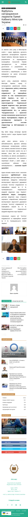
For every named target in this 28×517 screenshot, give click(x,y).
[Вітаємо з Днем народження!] (5, 307)
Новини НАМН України (10, 8)
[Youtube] (20, 505)
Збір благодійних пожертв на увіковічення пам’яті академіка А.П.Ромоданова (21, 271)
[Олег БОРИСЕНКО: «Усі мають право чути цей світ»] (5, 362)
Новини (9, 5)
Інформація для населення (9, 426)
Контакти (18, 510)
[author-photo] (14, 291)
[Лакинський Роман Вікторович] (5, 368)
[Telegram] (16, 505)
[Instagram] (11, 505)
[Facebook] (8, 28)
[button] (2, 2)
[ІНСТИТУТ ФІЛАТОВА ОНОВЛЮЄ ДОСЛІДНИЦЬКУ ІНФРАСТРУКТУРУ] (5, 327)
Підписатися (22, 452)
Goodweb (24, 510)
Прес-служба (14, 293)
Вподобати (22, 442)
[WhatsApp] (18, 28)
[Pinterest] (15, 28)
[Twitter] (11, 28)
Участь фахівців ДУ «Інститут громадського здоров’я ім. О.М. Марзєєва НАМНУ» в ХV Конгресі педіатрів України (7, 273)
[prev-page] (3, 335)
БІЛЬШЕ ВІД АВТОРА (17, 301)
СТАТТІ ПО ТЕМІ (6, 301)
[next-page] (5, 335)
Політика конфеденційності (8, 510)
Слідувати (22, 445)
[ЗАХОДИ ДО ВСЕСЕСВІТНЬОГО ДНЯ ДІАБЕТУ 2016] (14, 350)
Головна (3, 5)
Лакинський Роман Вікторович (17, 367)
